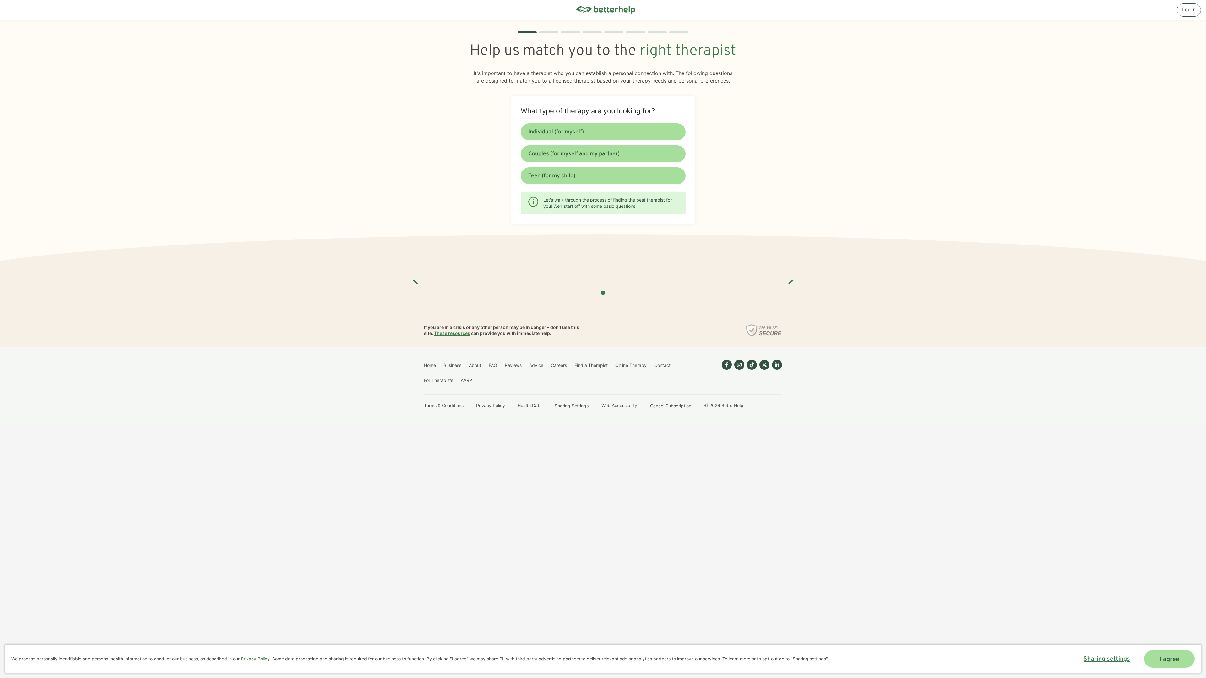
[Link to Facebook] (727, 365)
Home (430, 365)
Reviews (513, 365)
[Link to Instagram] (739, 365)
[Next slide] (790, 279)
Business (452, 365)
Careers (559, 365)
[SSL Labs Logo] (764, 330)
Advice (536, 365)
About (475, 365)
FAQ (493, 365)
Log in (1189, 10)
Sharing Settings (572, 405)
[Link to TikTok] (752, 365)
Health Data (530, 405)
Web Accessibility (619, 405)
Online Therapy (631, 365)
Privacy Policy (490, 405)
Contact (662, 365)
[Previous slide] (415, 279)
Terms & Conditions (444, 405)
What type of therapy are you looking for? (588, 111)
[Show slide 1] (603, 292)
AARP (466, 380)
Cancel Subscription (670, 405)
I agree (1169, 659)
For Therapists (438, 380)
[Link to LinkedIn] (777, 365)
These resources (452, 333)
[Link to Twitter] (764, 365)
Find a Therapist (591, 365)
